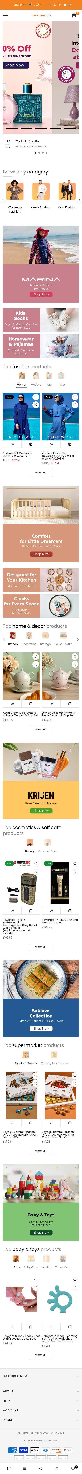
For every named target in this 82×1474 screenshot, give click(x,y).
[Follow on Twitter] (54, 5)
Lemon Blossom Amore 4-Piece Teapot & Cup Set (59, 714)
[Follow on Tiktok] (69, 5)
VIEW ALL (41, 472)
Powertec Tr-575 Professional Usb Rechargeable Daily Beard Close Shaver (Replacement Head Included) (20, 926)
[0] (74, 15)
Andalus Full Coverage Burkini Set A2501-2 (17, 454)
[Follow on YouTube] (64, 5)
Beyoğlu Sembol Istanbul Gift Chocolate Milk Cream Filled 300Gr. (20, 1134)
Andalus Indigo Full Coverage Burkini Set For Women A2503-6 (58, 456)
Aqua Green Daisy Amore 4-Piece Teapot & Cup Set (20, 714)
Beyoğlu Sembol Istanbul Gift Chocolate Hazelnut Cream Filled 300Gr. (58, 1134)
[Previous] (3, 200)
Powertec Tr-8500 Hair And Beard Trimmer (60, 921)
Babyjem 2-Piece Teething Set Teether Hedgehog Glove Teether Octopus (59, 1338)
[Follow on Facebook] (49, 5)
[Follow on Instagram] (59, 5)
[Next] (79, 200)
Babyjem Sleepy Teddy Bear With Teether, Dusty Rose (21, 1337)
